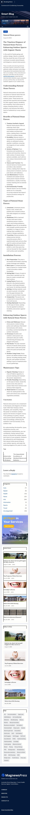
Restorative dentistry (9, 752)
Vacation (6, 760)
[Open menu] (2, 27)
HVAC (14, 738)
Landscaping (7, 744)
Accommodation (12, 714)
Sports (5, 505)
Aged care (20, 714)
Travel (5, 508)
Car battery (19, 725)
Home (5, 31)
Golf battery (19, 733)
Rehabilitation (20, 749)
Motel (5, 747)
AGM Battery (7, 717)
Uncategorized (7, 511)
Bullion (6, 722)
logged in (14, 474)
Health (5, 493)
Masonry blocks (17, 744)
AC (5, 714)
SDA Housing (11, 755)
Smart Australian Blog (7, 810)
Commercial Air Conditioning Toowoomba (12, 5)
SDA (5, 755)
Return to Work (21, 752)
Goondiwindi (7, 738)
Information (6, 502)
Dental (23, 728)
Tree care (23, 757)
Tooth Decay (15, 757)
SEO (18, 755)
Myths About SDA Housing (11, 603)
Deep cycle (16, 728)
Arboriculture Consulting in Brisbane (7, 458)
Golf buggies (7, 736)
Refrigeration (11, 749)
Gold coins (7, 733)
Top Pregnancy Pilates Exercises (13, 576)
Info (4, 499)
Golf (13, 733)
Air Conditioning (17, 717)
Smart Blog (7, 13)
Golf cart (23, 736)
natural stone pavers (8, 76)
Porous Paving (18, 747)
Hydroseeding (8, 741)
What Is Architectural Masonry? (12, 617)
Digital (5, 491)
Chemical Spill (8, 728)
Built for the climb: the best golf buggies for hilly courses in (15, 561)
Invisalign (16, 741)
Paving (11, 747)
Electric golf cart (8, 730)
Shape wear (7, 757)
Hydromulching (22, 738)
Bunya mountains (14, 722)
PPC (5, 749)
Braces (21, 719)
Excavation (17, 730)
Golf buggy (16, 736)
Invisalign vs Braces (9, 589)
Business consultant (9, 725)
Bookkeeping (14, 719)
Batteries (6, 719)
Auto (4, 488)
